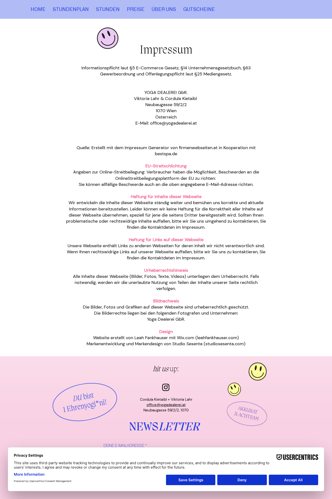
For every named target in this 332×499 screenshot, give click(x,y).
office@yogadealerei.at (166, 404)
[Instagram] (166, 387)
